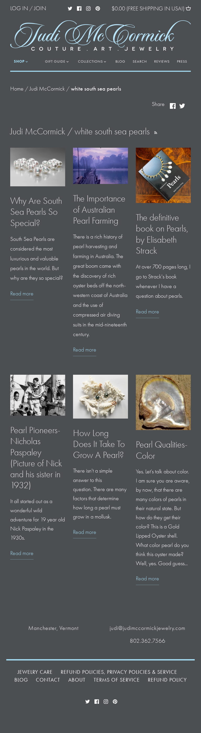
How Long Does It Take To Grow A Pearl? (99, 444)
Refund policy (167, 680)
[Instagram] (88, 8)
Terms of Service (117, 680)
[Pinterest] (98, 8)
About (77, 680)
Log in (19, 8)
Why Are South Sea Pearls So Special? (36, 211)
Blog (21, 680)
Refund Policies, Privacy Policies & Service (119, 672)
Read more (22, 293)
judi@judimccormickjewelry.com (147, 628)
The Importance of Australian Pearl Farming (99, 209)
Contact (48, 680)
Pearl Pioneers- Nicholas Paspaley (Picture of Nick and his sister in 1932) (36, 458)
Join (40, 8)
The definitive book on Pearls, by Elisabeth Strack (162, 234)
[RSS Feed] (155, 131)
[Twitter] (70, 8)
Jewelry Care (35, 672)
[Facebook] (79, 8)
